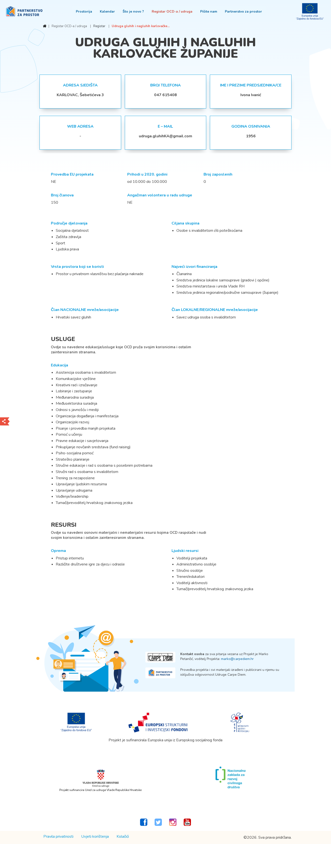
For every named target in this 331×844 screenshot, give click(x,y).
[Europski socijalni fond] (240, 722)
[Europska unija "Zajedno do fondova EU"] (76, 722)
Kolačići (123, 836)
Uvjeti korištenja (95, 836)
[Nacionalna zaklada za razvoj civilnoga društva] (230, 777)
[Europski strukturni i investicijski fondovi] (158, 722)
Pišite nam (208, 11)
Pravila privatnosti (58, 836)
